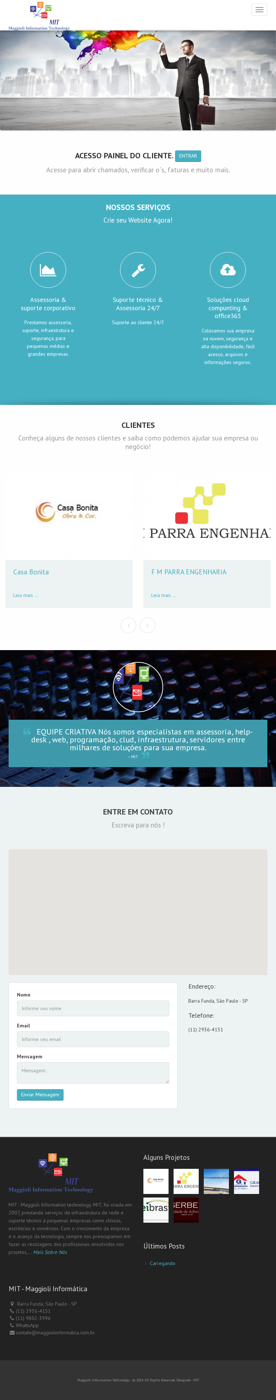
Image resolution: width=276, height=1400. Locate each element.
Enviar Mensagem (40, 1094)
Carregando (162, 1263)
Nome (24, 994)
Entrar (188, 156)
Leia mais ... (25, 595)
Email (23, 1025)
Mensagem (29, 1056)
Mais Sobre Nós (50, 1252)
